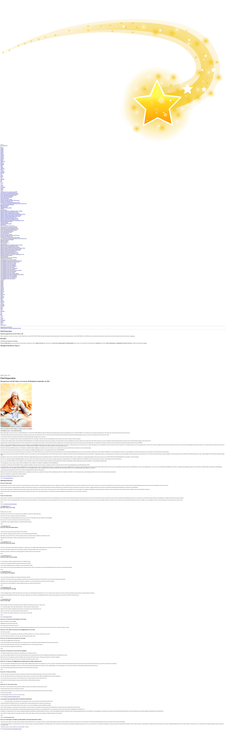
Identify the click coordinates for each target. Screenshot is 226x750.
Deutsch (2, 149)
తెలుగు (1, 176)
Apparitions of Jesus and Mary (6, 207)
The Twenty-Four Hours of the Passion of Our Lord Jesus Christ (13, 203)
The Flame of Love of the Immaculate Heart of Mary (10, 202)
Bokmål (1, 147)
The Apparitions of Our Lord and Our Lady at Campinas (11, 270)
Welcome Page (3, 224)
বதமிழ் (1, 175)
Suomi (1, 166)
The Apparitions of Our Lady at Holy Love (8, 277)
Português (2, 163)
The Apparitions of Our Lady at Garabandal (8, 275)
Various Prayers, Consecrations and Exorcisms (9, 192)
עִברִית (1, 186)
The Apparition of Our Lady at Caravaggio (8, 259)
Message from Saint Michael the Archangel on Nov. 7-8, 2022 (12, 475)
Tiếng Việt (2, 168)
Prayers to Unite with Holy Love (6, 201)
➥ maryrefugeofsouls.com (8, 478)
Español (1, 151)
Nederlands (2, 161)
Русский (2, 173)
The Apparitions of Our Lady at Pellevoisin (8, 266)
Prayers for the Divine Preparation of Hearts (8, 195)
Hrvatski (2, 155)
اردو (1, 183)
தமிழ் (1, 307)
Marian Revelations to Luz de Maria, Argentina (9, 212)
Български (2, 172)
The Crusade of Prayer (4, 198)
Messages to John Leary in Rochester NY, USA (9, 219)
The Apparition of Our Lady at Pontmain (8, 264)
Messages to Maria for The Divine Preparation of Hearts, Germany (12, 214)
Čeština (1, 148)
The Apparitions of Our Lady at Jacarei (7, 278)
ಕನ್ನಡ (1, 177)
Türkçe (1, 169)
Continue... (133, 336)
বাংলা (1, 174)
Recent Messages (3, 209)
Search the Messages (4, 222)
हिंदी (1, 181)
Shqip (1, 165)
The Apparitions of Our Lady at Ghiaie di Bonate (9, 273)
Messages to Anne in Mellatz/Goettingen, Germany (9, 213)
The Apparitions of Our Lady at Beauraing (8, 271)
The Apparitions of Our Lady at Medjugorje (8, 276)
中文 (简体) (2, 187)
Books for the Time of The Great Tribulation (8, 257)
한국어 (1, 189)
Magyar (1, 159)
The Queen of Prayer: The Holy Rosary (8, 191)
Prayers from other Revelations (6, 197)
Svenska (2, 167)
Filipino (1, 153)
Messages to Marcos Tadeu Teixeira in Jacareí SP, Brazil (10, 215)
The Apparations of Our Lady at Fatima (7, 269)
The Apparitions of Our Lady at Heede (7, 272)
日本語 (1, 188)
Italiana (1, 157)
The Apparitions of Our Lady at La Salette (8, 262)
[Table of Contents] (9, 365)
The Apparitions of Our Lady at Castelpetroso (8, 268)
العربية (1, 182)
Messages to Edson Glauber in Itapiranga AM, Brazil (10, 216)
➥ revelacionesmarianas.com (9, 717)
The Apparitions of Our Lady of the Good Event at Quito (11, 260)
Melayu (1, 160)
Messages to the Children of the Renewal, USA (9, 218)
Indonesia (2, 156)
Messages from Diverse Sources (6, 221)
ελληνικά (2, 170)
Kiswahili (2, 158)
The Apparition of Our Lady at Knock (7, 267)
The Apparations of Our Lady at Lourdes (8, 263)
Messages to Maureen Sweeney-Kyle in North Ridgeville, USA (12, 220)
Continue (145, 343)
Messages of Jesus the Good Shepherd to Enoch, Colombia (11, 210)
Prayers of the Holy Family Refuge (6, 196)
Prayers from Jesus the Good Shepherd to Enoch (9, 194)
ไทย (1, 180)
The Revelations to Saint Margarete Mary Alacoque (10, 261)
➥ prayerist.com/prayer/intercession (10, 504)
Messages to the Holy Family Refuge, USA (8, 217)
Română (2, 164)
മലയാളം (2, 179)
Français (2, 154)
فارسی (1, 184)
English (1, 150)
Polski (1, 162)
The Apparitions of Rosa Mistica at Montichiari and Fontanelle (12, 274)
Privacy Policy (3, 324)
